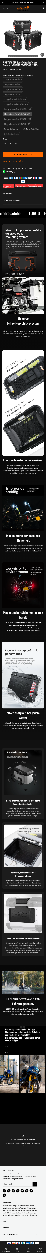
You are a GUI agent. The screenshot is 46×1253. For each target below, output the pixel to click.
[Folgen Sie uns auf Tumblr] (31, 1195)
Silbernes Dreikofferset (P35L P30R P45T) (17, 126)
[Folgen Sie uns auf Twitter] (8, 1195)
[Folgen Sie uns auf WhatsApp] (4, 1199)
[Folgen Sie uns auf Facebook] (4, 1195)
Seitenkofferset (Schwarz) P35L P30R (16, 106)
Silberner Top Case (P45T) (12, 96)
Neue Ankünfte (6, 1251)
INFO (4, 1226)
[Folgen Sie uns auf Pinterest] (17, 1195)
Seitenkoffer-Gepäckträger (30, 131)
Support (6, 1232)
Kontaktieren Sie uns (10, 1238)
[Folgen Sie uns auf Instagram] (13, 1195)
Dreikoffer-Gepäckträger (12, 136)
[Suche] (7, 11)
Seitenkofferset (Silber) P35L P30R (15, 101)
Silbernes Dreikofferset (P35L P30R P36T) (17, 116)
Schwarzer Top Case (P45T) (13, 91)
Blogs (17, 1251)
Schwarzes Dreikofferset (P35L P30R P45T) (17, 121)
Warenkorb (40, 1251)
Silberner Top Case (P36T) (12, 86)
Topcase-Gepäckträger (11, 131)
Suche (28, 1251)
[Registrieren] (35, 1188)
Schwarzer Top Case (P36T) (13, 81)
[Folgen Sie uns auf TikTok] (26, 1195)
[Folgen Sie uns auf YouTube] (22, 1195)
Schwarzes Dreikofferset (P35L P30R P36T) (17, 111)
